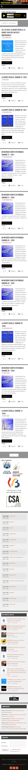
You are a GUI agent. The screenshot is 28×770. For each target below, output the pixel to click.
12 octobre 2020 (6, 285)
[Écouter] (4, 16)
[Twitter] (24, 1)
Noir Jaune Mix (12, 539)
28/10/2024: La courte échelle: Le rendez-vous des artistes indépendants (13, 32)
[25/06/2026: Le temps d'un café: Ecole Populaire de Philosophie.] (3, 644)
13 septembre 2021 (7, 157)
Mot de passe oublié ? (15, 751)
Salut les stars (12, 586)
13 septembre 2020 (7, 328)
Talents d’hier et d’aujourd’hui (16, 557)
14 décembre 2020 (7, 199)
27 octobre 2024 (6, 37)
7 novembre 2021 (6, 112)
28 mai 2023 (5, 79)
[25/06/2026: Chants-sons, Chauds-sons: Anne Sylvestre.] (3, 651)
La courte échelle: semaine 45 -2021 (14, 110)
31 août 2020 (5, 373)
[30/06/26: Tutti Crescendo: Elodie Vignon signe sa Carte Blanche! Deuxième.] (3, 629)
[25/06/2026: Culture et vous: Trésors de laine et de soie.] (3, 637)
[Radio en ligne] (25, 16)
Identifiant (3, 742)
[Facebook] (21, 1)
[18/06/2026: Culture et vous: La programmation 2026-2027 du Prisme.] (3, 690)
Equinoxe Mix (12, 533)
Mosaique (11, 545)
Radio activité (12, 563)
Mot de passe (4, 746)
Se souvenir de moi (16, 749)
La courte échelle (13, 551)
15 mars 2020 (5, 416)
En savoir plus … (7, 62)
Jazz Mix (11, 528)
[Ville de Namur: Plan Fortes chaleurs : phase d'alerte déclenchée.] (3, 658)
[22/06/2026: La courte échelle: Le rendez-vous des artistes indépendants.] (3, 683)
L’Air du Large (12, 598)
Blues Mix (11, 522)
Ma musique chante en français (16, 581)
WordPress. (23, 764)
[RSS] (26, 1)
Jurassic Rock (12, 604)
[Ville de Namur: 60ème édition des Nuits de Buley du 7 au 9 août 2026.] (3, 622)
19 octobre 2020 (6, 242)
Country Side (12, 516)
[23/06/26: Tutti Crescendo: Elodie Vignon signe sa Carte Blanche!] (3, 665)
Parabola (16, 764)
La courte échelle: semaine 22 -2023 (14, 77)
